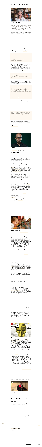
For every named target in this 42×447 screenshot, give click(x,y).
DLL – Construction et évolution (19, 398)
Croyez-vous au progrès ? (17, 230)
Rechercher (28, 444)
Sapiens (13, 147)
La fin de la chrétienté (17, 22)
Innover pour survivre (16, 337)
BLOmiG (13, 0)
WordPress (39, 444)
